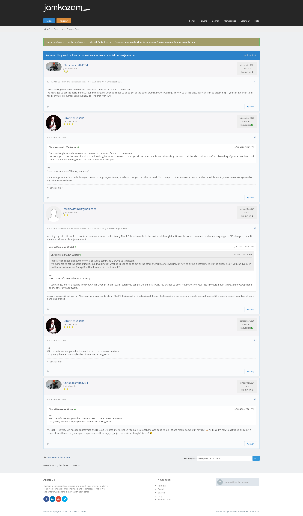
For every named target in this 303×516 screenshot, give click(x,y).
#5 (255, 399)
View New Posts (51, 29)
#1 (255, 81)
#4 (255, 340)
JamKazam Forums (55, 42)
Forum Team (164, 499)
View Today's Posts (71, 29)
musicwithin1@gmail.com (79, 209)
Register (64, 20)
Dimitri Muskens (73, 118)
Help (257, 20)
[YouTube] (58, 499)
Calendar (245, 20)
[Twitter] (65, 499)
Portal (192, 20)
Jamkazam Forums (76, 42)
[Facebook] (46, 499)
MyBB (58, 511)
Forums (203, 20)
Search (215, 20)
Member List (230, 20)
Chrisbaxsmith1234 (75, 65)
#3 (255, 228)
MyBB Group (80, 511)
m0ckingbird (241, 511)
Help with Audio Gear (99, 42)
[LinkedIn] (52, 499)
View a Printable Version (58, 457)
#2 (255, 137)
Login (49, 20)
